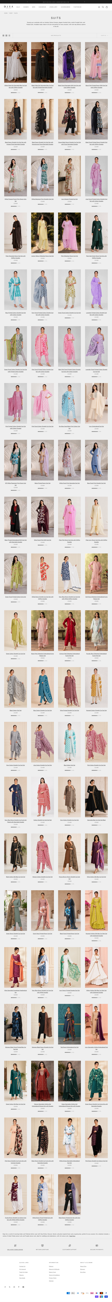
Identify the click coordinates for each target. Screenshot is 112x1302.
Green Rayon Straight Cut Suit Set (15, 933)
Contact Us (22, 1266)
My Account (22, 1269)
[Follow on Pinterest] (19, 1287)
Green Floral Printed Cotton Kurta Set (15, 597)
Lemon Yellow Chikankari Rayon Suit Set (42, 256)
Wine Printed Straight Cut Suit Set (69, 710)
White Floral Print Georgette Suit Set (69, 483)
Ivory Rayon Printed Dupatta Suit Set (69, 990)
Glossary (82, 1269)
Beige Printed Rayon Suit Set (42, 483)
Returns (21, 1275)
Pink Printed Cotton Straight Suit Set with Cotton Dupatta (16, 427)
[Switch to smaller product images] (6, 35)
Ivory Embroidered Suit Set (96, 426)
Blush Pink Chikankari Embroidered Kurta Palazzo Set (42, 655)
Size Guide (22, 1278)
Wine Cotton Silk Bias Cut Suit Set (96, 877)
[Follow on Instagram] (14, 1287)
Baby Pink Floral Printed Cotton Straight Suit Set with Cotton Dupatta (69, 370)
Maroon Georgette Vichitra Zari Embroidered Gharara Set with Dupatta (42, 1105)
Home (6, 13)
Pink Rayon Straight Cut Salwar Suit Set (96, 1161)
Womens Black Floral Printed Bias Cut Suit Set (15, 1048)
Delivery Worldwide (15, 1249)
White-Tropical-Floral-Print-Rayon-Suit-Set (16, 200)
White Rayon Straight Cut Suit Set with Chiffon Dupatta (42, 598)
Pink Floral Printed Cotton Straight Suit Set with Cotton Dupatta (42, 370)
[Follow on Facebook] (5, 1287)
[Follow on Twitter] (9, 1287)
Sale (18, 7)
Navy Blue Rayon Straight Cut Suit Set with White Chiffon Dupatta (69, 598)
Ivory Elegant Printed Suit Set (69, 199)
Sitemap (51, 1281)
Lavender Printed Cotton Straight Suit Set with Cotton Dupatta (96, 314)
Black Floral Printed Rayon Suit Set (69, 933)
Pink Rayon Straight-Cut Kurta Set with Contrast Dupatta (15, 1162)
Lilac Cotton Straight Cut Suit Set (42, 765)
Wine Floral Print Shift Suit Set (42, 540)
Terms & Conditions (54, 1275)
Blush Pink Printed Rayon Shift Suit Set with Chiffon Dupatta (96, 86)
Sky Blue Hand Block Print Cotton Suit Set (69, 427)
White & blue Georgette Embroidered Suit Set (69, 1162)
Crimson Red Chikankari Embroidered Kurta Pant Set (69, 655)
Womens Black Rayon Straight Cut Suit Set (42, 1048)
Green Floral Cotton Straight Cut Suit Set (69, 313)
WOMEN (26, 7)
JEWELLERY (53, 7)
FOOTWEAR (77, 7)
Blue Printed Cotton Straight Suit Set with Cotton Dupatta (15, 314)
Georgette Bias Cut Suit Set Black (96, 820)
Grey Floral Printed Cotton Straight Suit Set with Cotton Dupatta (42, 314)
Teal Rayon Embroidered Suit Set (69, 1047)
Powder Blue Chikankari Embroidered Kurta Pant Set (96, 655)
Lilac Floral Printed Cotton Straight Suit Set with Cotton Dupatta (96, 200)
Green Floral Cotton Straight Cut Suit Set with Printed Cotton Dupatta (15, 370)
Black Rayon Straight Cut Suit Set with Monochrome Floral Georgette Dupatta (42, 143)
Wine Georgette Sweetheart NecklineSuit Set (15, 991)
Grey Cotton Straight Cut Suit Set (15, 765)
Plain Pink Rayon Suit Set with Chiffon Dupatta (69, 541)
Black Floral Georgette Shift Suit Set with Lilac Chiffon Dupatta (69, 86)
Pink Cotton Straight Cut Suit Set (96, 765)
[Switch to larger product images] (3, 35)
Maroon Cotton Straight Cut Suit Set (43, 877)
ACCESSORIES (65, 7)
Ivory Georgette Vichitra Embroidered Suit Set (96, 1048)
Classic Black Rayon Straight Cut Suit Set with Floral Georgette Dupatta (69, 143)
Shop (10, 13)
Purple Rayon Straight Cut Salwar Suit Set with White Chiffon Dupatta (15, 1219)
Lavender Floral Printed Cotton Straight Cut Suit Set (96, 370)
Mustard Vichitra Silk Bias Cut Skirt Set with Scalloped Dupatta (96, 934)
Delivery (51, 1266)
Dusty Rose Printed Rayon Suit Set (42, 933)
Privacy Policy (52, 1278)
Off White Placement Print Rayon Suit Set (15, 484)
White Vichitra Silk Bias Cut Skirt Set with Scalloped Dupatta (96, 991)
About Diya (83, 1266)
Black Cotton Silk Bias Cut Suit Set (15, 877)
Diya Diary (83, 1272)
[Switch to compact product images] (9, 35)
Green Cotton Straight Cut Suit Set (15, 654)
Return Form (52, 1272)
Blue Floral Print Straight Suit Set (96, 483)
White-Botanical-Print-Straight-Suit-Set (43, 199)
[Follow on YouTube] (23, 1287)
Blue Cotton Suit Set (69, 765)
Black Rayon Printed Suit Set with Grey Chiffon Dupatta (69, 1219)
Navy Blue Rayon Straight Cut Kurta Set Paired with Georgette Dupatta (16, 821)
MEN (33, 7)
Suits (16, 13)
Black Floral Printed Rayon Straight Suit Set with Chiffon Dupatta (96, 143)
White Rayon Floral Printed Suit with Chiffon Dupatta (42, 1219)
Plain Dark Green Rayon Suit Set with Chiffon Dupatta (96, 257)
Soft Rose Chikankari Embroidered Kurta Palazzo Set (96, 598)
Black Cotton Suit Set (15, 710)
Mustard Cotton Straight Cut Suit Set (96, 710)
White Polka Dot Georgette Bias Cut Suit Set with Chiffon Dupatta (15, 86)
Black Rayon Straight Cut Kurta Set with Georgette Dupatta (43, 1162)
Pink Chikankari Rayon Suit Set (69, 256)
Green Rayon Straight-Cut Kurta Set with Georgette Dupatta (96, 1105)
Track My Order (23, 1272)
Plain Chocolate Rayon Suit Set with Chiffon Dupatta (15, 257)
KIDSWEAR (42, 7)
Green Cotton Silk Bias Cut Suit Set (15, 1104)
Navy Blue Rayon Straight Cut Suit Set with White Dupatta (42, 991)
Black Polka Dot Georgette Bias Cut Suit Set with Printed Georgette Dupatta (42, 86)
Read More (72, 1236)
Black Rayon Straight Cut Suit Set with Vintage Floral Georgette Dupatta (15, 143)
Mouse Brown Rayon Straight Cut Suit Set (69, 878)
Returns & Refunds (54, 1269)
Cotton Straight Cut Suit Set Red (43, 820)
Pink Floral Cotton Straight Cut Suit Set (42, 426)
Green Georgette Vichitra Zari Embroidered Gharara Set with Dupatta (69, 1105)
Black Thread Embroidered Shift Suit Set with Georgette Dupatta (16, 541)
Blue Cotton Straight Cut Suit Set (42, 710)
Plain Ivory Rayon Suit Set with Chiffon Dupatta (96, 541)
